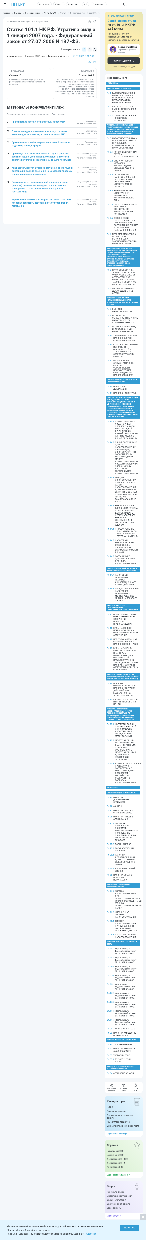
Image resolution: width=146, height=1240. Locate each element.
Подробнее (90, 1233)
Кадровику (73, 4)
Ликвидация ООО (115, 1167)
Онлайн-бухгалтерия (116, 1200)
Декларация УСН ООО (117, 1159)
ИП (85, 4)
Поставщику (99, 4)
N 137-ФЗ (89, 56)
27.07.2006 (78, 56)
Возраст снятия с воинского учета (123, 1126)
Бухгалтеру (44, 4)
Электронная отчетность (118, 1204)
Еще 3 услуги (113, 1216)
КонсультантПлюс (115, 1192)
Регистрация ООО (115, 1151)
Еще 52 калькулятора (117, 1134)
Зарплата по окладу (116, 1111)
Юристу (58, 4)
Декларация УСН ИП (116, 1163)
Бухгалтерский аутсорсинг (119, 1196)
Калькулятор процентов (118, 1122)
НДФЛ (110, 1107)
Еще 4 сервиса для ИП (117, 1175)
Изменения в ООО (115, 1155)
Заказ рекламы (114, 1208)
